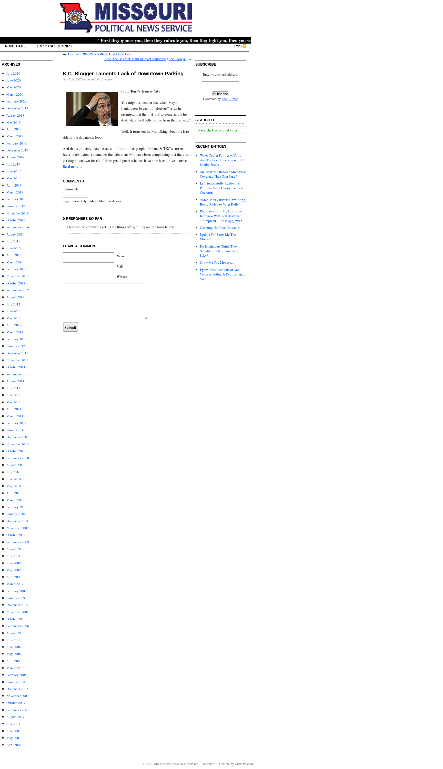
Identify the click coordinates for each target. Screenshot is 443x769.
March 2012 (14, 332)
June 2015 (13, 248)
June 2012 (13, 311)
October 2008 (15, 619)
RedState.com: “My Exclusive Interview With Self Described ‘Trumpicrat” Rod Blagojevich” (222, 216)
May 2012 (13, 318)
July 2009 (13, 555)
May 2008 (13, 653)
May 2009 (13, 570)
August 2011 (15, 381)
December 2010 (17, 437)
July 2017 (13, 164)
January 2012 (15, 346)
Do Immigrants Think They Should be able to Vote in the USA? (220, 251)
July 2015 (13, 241)
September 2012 (17, 290)
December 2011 (17, 353)
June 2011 (13, 395)
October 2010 (15, 451)
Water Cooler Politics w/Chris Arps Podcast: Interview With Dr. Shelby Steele (222, 160)
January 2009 (15, 598)
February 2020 (16, 101)
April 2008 (14, 661)
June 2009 (13, 563)
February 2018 (16, 143)
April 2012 (14, 325)
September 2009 (17, 542)
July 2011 (13, 388)
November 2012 (17, 276)
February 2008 (16, 674)
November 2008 (17, 612)
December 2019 (17, 108)
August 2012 (15, 297)
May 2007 (13, 737)
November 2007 (17, 695)
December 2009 (17, 521)
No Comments (105, 79)
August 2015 (15, 234)
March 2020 (14, 94)
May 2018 (13, 122)
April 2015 (14, 255)
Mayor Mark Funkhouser (105, 201)
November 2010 (17, 444)
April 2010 (14, 493)
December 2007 (17, 688)
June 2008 (13, 646)
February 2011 (16, 423)
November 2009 (17, 528)
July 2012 (13, 304)
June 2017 (13, 171)
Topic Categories (54, 46)
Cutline (224, 763)
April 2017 (14, 185)
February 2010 (16, 507)
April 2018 (14, 129)
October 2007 (15, 702)
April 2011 (14, 409)
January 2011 (15, 430)
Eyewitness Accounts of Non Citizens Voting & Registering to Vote (223, 274)
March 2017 (14, 192)
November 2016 (17, 213)
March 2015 (14, 262)
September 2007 (17, 710)
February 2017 (16, 199)
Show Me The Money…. (217, 262)
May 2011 (13, 402)
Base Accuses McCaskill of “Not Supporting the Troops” (145, 58)
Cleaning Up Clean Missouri (220, 227)
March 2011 (14, 416)
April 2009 (14, 577)
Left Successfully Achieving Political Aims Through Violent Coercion (222, 188)
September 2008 (17, 625)
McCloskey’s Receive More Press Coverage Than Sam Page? (223, 174)
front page (14, 46)
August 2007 (15, 716)
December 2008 (17, 604)
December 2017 (17, 150)
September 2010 (17, 458)
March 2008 (14, 667)
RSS (237, 46)
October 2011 (15, 367)
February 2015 (16, 269)
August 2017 (15, 157)
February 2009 (16, 591)
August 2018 (15, 115)
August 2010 (15, 465)
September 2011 (17, 374)
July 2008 (13, 640)
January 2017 (15, 206)
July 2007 (13, 723)
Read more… (72, 166)
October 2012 (15, 283)
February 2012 (16, 339)
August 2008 (15, 633)
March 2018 (14, 136)
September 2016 (17, 227)
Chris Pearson (244, 763)
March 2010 (14, 500)
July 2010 (13, 472)
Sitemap (208, 763)
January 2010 (15, 513)
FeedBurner (230, 98)
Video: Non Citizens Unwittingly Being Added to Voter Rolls (223, 202)
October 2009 (15, 534)
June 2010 (13, 479)
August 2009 (15, 549)
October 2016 (15, 220)
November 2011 (17, 360)
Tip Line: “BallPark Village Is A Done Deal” (100, 54)
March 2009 (14, 583)
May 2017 (13, 178)
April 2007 (14, 744)
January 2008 (15, 682)
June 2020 (13, 80)
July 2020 (13, 73)
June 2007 (13, 731)
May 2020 (13, 87)
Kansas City (79, 201)
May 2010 (13, 486)
